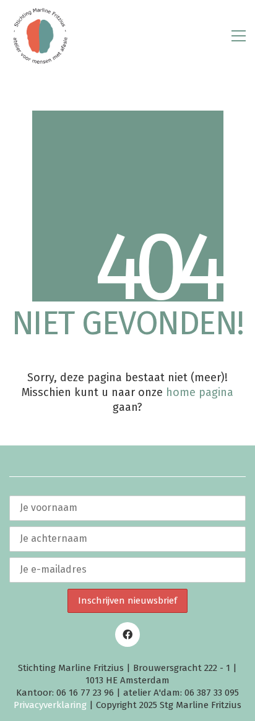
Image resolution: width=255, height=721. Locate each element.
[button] (238, 35)
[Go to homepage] (40, 36)
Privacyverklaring (50, 704)
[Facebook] (127, 634)
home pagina (199, 392)
